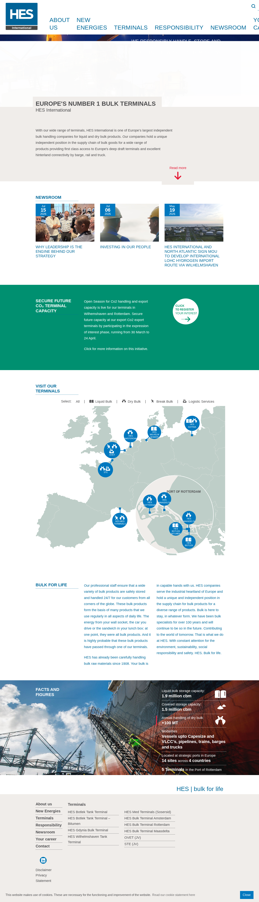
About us (59, 24)
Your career (46, 839)
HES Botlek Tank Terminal (87, 812)
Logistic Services (201, 401)
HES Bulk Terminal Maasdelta (147, 831)
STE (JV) (131, 844)
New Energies (92, 24)
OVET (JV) (132, 837)
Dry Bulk (134, 401)
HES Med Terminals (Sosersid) (147, 812)
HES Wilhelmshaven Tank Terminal (87, 839)
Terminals (131, 27)
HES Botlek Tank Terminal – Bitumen (89, 821)
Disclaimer (44, 870)
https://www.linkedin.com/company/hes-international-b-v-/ (41, 860)
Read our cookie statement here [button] (173, 895)
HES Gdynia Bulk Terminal (88, 830)
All (78, 401)
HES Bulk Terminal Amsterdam (147, 818)
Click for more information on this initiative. (116, 349)
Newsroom (228, 27)
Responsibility (179, 27)
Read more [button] (178, 168)
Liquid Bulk (103, 401)
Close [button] (247, 895)
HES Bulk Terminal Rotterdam (147, 825)
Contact (43, 846)
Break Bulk (164, 401)
